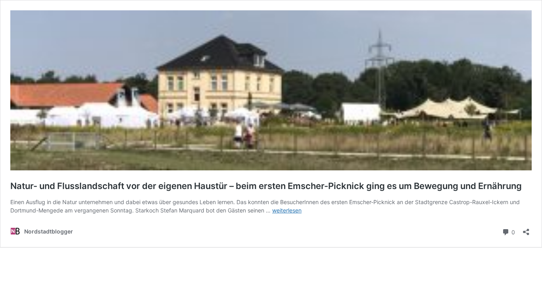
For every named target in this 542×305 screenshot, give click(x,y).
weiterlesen (287, 210)
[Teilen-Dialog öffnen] (526, 229)
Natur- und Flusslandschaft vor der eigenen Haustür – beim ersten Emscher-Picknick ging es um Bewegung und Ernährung (266, 186)
